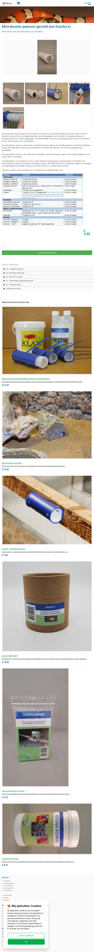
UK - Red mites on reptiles (14, 277)
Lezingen (7, 881)
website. (30, 141)
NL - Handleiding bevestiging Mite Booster (19, 281)
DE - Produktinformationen (14, 269)
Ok (26, 942)
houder (45, 145)
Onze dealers (8, 886)
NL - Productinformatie (13, 285)
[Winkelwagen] (22, 3)
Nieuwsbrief (8, 890)
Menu (8, 3)
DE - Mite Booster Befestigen (15, 273)
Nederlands (8, 895)
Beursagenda (8, 888)
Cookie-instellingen (26, 936)
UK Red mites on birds (13, 289)
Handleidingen (9, 883)
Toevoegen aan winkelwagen (47, 253)
